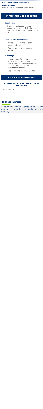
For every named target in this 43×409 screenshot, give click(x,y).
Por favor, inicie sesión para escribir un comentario (22, 84)
